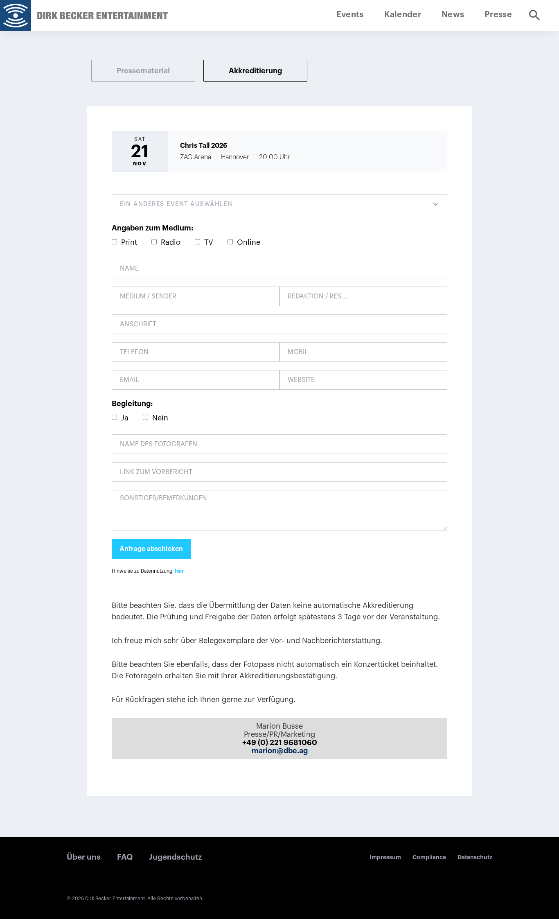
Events (350, 15)
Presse (498, 15)
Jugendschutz (175, 857)
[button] (279, 204)
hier (179, 571)
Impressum (385, 857)
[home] (15, 15)
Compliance (429, 857)
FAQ (125, 857)
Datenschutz (475, 857)
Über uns (84, 857)
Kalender (402, 15)
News (453, 15)
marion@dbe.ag (280, 750)
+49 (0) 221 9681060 (279, 742)
